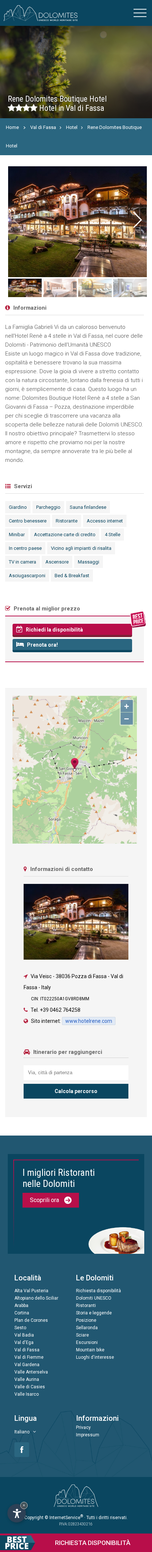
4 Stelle (112, 534)
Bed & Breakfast (72, 575)
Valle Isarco (26, 1394)
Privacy (83, 1427)
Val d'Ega (24, 1342)
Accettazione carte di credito (65, 534)
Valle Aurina (26, 1379)
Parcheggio (48, 507)
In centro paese (25, 548)
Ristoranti (86, 1305)
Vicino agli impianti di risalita (81, 548)
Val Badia (24, 1335)
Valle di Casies (29, 1386)
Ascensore (57, 562)
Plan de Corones (31, 1320)
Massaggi (88, 562)
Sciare (82, 1335)
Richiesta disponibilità (98, 1290)
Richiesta (92, 1542)
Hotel (71, 127)
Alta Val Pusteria (31, 1290)
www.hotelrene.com (88, 1021)
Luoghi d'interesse (95, 1357)
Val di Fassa (43, 127)
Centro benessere (27, 521)
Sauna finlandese (88, 507)
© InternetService (64, 1517)
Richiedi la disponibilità (54, 630)
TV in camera (22, 562)
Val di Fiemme (29, 1357)
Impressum (87, 1434)
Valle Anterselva (31, 1372)
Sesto (20, 1327)
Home (12, 127)
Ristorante (66, 521)
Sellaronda (87, 1327)
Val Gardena (26, 1364)
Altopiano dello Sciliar (36, 1298)
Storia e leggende (94, 1313)
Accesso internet (105, 521)
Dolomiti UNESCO (93, 1298)
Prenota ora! (42, 645)
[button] (137, 220)
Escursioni (87, 1342)
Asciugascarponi (27, 575)
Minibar (17, 534)
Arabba (21, 1305)
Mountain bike (90, 1349)
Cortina (21, 1313)
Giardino (18, 507)
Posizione (86, 1320)
